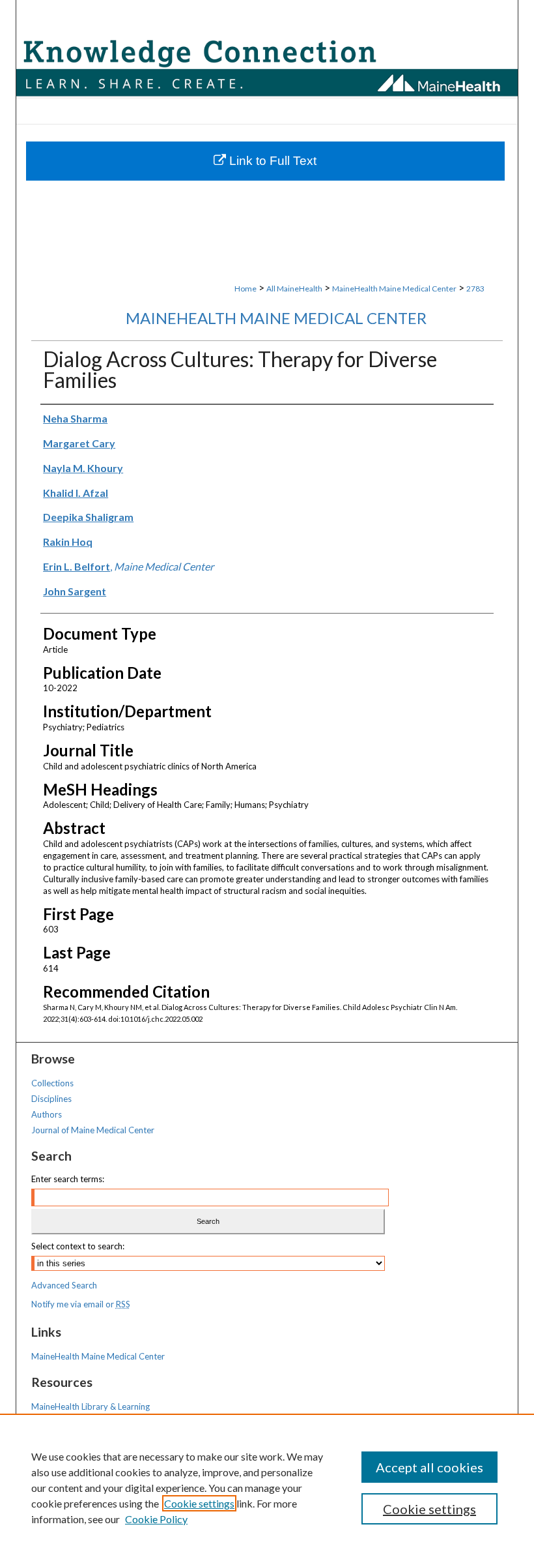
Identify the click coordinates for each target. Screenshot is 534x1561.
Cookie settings (199, 1503)
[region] (267, 1487)
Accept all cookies (429, 1467)
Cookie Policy (156, 1519)
